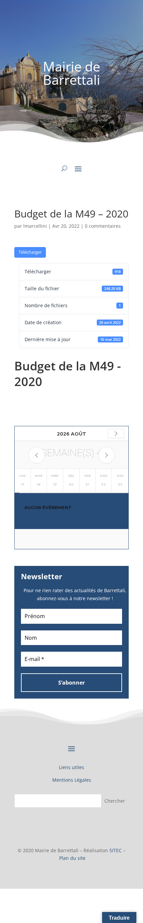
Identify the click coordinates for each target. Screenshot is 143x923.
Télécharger (30, 252)
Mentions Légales (71, 780)
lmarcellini (35, 226)
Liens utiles (71, 767)
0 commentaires (103, 226)
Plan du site (72, 858)
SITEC (115, 850)
